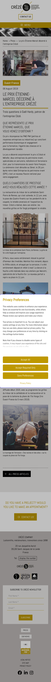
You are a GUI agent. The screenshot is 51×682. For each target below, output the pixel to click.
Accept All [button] (25, 359)
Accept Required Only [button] (25, 367)
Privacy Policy (25, 383)
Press (12, 40)
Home (5, 40)
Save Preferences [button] (25, 375)
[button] (25, 16)
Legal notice (25, 660)
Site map (25, 663)
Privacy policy (25, 666)
